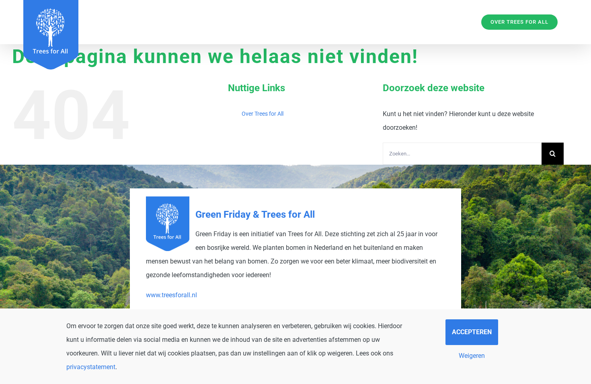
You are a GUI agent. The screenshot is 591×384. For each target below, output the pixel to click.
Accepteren (472, 332)
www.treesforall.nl (171, 295)
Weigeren (472, 355)
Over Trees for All (262, 113)
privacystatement (90, 367)
